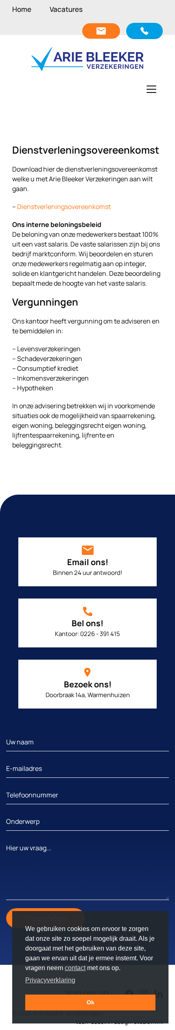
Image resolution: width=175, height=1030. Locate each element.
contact (75, 967)
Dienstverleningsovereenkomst (64, 206)
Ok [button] (90, 1002)
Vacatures (66, 9)
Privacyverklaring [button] (50, 980)
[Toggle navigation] (151, 89)
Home (21, 9)
